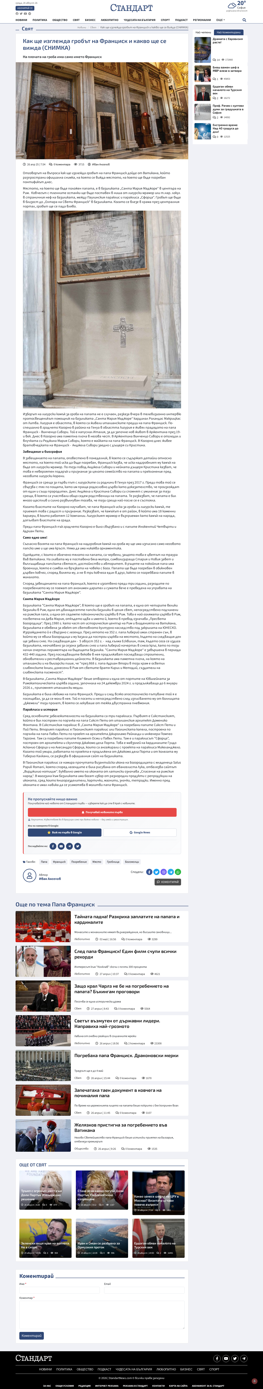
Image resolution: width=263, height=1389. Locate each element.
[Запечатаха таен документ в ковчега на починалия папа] (43, 1100)
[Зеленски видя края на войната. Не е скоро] (45, 1238)
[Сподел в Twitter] (156, 872)
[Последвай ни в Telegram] (243, 1358)
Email (107, 1284)
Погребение (79, 862)
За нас (47, 1386)
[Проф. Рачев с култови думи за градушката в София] (202, 112)
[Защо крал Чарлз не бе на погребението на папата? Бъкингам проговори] (43, 996)
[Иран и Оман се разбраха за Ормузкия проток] (102, 1238)
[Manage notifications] (254, 1381)
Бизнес (186, 1369)
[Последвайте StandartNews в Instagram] (21, 13)
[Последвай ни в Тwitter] (234, 1358)
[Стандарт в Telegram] (69, 846)
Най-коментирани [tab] (229, 32)
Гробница (113, 862)
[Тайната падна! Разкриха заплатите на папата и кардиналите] (43, 926)
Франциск (59, 862)
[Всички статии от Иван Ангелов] (29, 875)
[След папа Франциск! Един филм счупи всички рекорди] (43, 961)
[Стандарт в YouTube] (61, 846)
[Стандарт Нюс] (34, 1361)
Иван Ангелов (101, 164)
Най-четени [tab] (203, 32)
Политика (64, 1369)
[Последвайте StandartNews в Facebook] (17, 13)
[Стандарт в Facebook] (53, 846)
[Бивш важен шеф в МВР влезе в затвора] (202, 73)
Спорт (214, 1369)
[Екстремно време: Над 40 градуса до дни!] (202, 131)
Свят (93, 27)
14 (218, 60)
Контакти (158, 1386)
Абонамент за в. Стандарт (208, 1386)
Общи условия (64, 1386)
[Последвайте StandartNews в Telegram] (29, 13)
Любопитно (82, 939)
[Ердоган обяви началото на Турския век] (158, 1238)
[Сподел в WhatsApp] (178, 872)
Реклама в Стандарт (135, 1386)
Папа (44, 862)
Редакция (84, 1386)
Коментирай (170, 882)
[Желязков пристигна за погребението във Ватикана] (43, 1135)
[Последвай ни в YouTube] (226, 1358)
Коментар (27, 1297)
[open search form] (244, 20)
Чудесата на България (134, 1369)
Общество (81, 1149)
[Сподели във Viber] (163, 872)
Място (96, 862)
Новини (81, 27)
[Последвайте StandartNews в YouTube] (25, 13)
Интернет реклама (106, 1386)
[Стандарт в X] (77, 846)
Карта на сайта (178, 1386)
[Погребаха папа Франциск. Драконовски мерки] (43, 1065)
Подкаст (104, 1369)
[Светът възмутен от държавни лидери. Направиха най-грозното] (43, 1030)
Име (22, 1284)
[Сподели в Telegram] (171, 872)
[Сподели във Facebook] (149, 872)
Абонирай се (25, 8)
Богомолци (132, 862)
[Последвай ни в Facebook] (217, 1358)
